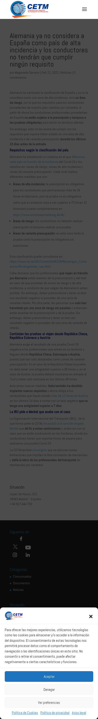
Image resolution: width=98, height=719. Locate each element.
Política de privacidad (54, 712)
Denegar (49, 689)
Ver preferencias (49, 702)
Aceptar (49, 676)
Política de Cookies (25, 712)
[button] (90, 616)
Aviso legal (79, 712)
